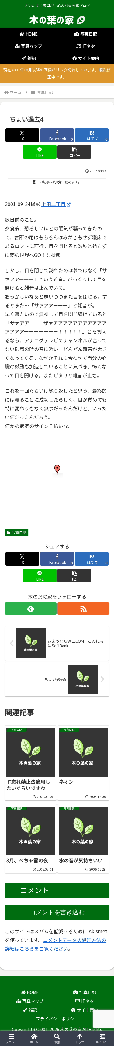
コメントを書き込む (57, 912)
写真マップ (32, 1001)
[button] (74, 152)
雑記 (32, 1010)
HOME (32, 992)
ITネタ (87, 1001)
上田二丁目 (53, 204)
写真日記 (19, 532)
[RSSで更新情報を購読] (83, 608)
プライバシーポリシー (57, 1019)
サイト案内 (87, 1010)
